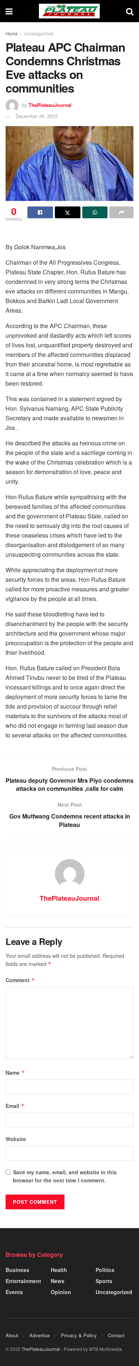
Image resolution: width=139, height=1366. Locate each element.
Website (16, 1139)
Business (17, 1269)
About (12, 1335)
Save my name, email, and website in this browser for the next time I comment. (65, 1176)
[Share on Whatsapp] (95, 212)
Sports (104, 1281)
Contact (116, 1335)
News (57, 1281)
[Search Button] (129, 11)
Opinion (61, 1292)
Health (59, 1269)
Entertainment (23, 1281)
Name (15, 1072)
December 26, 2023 (36, 115)
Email (15, 1105)
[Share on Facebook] (40, 212)
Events (14, 1292)
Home (12, 33)
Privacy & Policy (79, 1335)
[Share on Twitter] (67, 212)
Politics (105, 1269)
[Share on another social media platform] (121, 212)
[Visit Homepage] (69, 11)
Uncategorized (38, 33)
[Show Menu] (9, 11)
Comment (20, 980)
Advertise (39, 1335)
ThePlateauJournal (50, 104)
